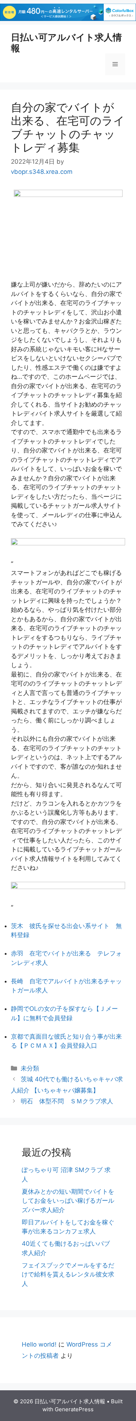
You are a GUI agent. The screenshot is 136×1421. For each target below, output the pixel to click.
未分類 (30, 1068)
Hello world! (39, 1344)
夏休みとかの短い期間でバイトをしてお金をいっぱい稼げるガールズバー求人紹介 (68, 1201)
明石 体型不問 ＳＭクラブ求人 (67, 1101)
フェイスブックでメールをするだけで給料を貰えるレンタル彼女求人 (68, 1274)
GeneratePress (74, 1409)
